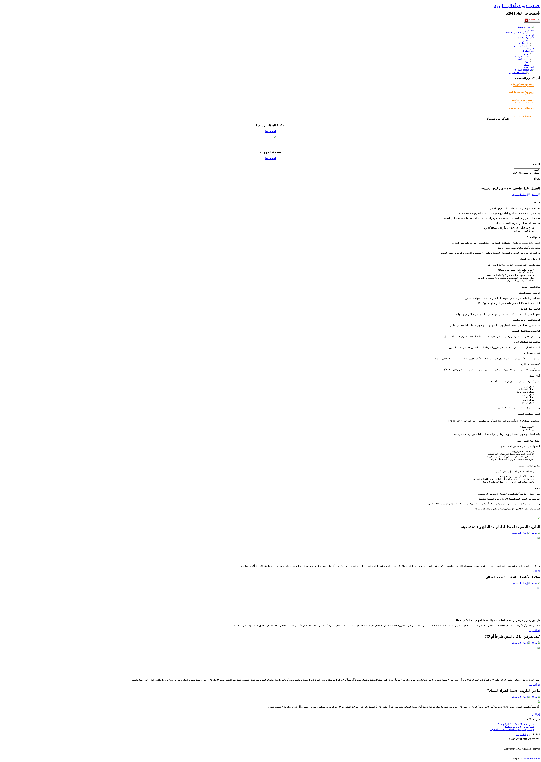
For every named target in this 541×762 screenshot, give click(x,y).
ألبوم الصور (529, 67)
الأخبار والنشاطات (525, 37)
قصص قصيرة (522, 59)
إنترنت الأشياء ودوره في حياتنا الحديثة (520, 108)
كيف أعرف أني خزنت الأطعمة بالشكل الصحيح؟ (512, 729)
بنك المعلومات (527, 51)
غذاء (527, 62)
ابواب (526, 54)
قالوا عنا (530, 48)
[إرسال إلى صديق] (521, 194)
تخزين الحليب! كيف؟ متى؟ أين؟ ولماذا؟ (516, 724)
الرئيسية (522, 27)
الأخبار (526, 40)
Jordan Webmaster (532, 758)
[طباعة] (536, 194)
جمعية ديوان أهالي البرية (517, 5)
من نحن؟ (530, 29)
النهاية (519, 734)
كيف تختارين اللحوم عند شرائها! (519, 727)
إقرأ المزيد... (534, 571)
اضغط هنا (270, 131)
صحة (526, 64)
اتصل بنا (519, 70)
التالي (524, 734)
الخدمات (530, 35)
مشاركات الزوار (521, 46)
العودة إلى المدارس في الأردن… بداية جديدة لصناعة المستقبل (523, 101)
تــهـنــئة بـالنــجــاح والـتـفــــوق (522, 116)
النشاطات (524, 43)
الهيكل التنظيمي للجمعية (517, 32)
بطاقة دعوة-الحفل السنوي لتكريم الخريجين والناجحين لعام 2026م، (522, 85)
